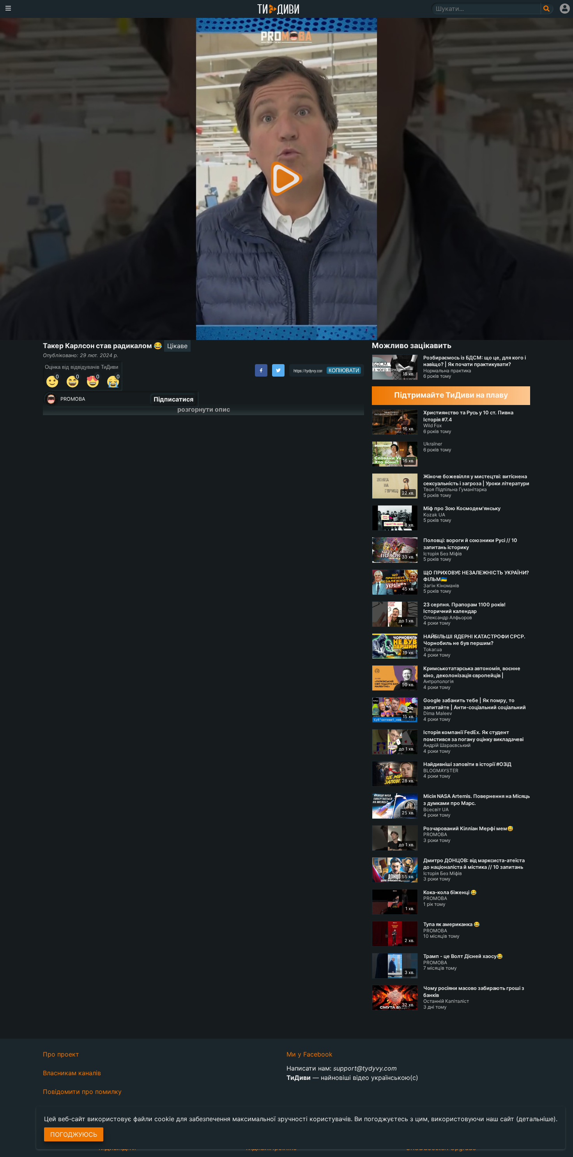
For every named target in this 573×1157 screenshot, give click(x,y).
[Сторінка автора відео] (51, 399)
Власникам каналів (72, 1073)
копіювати (344, 370)
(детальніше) (536, 1119)
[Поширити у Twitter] (278, 370)
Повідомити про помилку (82, 1091)
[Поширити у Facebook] (261, 370)
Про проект (61, 1054)
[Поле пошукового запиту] (547, 8)
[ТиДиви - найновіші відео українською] (278, 10)
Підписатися (173, 399)
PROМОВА (72, 399)
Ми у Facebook (309, 1054)
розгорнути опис (203, 409)
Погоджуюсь (73, 1134)
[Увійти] (565, 9)
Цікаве (177, 346)
